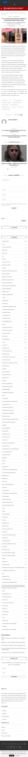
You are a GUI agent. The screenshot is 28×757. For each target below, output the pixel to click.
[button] (9, 2)
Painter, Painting (14, 514)
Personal (14, 520)
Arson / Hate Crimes (14, 247)
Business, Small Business (14, 294)
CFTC (10, 100)
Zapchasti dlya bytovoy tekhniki (14, 629)
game (14, 395)
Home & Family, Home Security (14, 422)
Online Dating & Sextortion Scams (14, 493)
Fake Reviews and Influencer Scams (14, 362)
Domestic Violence (14, 333)
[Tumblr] (15, 744)
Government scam (14, 404)
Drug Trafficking (14, 339)
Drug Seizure (14, 336)
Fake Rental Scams (14, 359)
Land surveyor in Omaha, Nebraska (14, 469)
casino (14, 297)
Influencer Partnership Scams (14, 443)
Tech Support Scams (14, 593)
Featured (14, 368)
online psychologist (14, 499)
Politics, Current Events (14, 529)
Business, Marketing (14, 288)
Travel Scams (14, 605)
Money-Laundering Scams (14, 484)
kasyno (14, 460)
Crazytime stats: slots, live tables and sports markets (12, 652)
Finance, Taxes (14, 377)
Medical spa (14, 478)
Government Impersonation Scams (14, 401)
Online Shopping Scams (14, 502)
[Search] (26, 8)
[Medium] (17, 747)
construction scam (14, 315)
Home (2, 13)
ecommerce (14, 345)
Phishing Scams (14, 523)
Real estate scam (14, 549)
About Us (3, 727)
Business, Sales (14, 291)
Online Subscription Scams (14, 505)
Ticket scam (14, 599)
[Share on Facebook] (17, 114)
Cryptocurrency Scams (14, 327)
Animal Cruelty (14, 241)
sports (14, 590)
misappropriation (6, 107)
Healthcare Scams (14, 416)
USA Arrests (14, 614)
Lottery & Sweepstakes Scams (14, 472)
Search (3, 218)
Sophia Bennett (12, 25)
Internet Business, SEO (14, 451)
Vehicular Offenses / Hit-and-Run (14, 623)
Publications (14, 537)
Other (14, 508)
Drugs (14, 342)
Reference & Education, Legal (14, 555)
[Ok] (8, 747)
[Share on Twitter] (18, 114)
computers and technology (14, 309)
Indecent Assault (14, 437)
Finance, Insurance (14, 371)
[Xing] (21, 744)
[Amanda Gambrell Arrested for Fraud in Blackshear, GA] (14, 153)
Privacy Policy (4, 733)
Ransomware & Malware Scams (14, 543)
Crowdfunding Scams (14, 321)
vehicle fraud (14, 620)
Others (14, 511)
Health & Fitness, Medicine (14, 413)
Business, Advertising (14, 276)
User (14, 617)
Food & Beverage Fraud (14, 386)
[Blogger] (11, 747)
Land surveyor (14, 466)
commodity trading (6, 102)
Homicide (14, 425)
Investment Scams (14, 454)
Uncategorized (14, 611)
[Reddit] (24, 744)
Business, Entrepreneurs (14, 282)
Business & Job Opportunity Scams (14, 270)
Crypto (14, 324)
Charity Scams (14, 300)
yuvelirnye (14, 626)
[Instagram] (9, 744)
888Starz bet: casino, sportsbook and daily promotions (14, 2)
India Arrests (14, 440)
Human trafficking (14, 428)
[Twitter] (6, 744)
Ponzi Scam (14, 531)
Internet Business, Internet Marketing (14, 448)
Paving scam (14, 517)
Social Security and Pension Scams (14, 582)
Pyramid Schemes (14, 540)
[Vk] (18, 744)
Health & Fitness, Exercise (14, 410)
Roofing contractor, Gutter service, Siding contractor (14, 567)
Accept (11, 755)
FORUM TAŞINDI (14, 389)
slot (14, 573)
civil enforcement (17, 100)
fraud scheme (5, 104)
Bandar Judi (14, 250)
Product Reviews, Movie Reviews (14, 534)
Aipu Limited (4, 100)
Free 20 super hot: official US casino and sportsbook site (13, 645)
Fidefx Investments (17, 102)
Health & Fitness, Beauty (14, 407)
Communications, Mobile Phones (14, 306)
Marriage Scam (14, 475)
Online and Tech (14, 490)
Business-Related (14, 273)
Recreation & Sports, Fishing (14, 552)
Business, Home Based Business (14, 285)
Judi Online (14, 457)
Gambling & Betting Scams (14, 392)
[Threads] (14, 747)
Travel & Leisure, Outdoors (14, 602)
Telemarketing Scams (14, 596)
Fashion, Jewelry (14, 365)
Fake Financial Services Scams (14, 357)
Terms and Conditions (6, 736)
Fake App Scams (14, 354)
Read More (17, 755)
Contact (3, 730)
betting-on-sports (14, 262)
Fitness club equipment (14, 383)
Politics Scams (14, 526)
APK (14, 244)
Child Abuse (14, 303)
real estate (14, 546)
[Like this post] (16, 114)
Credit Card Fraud (14, 318)
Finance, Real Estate (14, 374)
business (14, 268)
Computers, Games (14, 312)
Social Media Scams (14, 579)
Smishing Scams (14, 576)
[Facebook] (3, 744)
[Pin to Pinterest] (20, 114)
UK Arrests (14, 608)
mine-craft (14, 481)
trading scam (20, 107)
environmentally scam (14, 351)
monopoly (14, 487)
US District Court (6, 109)
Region (14, 558)
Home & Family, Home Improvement (14, 419)
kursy (14, 463)
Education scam (14, 348)
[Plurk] (20, 747)
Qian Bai (13, 107)
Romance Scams (14, 564)
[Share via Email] (21, 114)
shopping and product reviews (14, 570)
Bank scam (14, 253)
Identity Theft (14, 431)
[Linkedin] (12, 744)
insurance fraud (14, 445)
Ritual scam (14, 561)
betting (14, 259)
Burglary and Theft (14, 265)
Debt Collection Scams (14, 330)
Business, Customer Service (14, 279)
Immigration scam (14, 434)
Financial (14, 380)
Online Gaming (14, 496)
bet (14, 256)
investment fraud (14, 104)
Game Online (14, 398)
